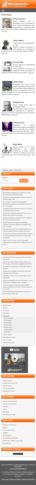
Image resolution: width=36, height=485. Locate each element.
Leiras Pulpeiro (8, 320)
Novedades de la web (9, 414)
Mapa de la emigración (9, 425)
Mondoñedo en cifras (9, 337)
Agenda (5, 427)
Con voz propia (7, 340)
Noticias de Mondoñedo (10, 401)
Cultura (5, 409)
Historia (5, 308)
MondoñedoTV (7, 435)
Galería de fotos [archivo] (10, 383)
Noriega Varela (8, 327)
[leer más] (4, 31)
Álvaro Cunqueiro (8, 318)
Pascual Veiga (7, 322)
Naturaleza (6, 313)
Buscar (5, 178)
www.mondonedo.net (21, 465)
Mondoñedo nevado (9, 391)
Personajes (6, 316)
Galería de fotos (7, 380)
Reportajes (6, 412)
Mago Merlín (7, 332)
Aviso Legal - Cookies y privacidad (13, 440)
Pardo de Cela (7, 325)
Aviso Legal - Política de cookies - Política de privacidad (18, 479)
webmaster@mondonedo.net (18, 469)
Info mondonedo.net (9, 430)
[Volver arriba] (33, 482)
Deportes (5, 406)
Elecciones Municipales (10, 404)
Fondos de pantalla (8, 388)
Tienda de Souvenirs (9, 342)
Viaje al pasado (7, 386)
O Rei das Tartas (8, 329)
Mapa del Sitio (7, 443)
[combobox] (11, 181)
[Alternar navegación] (3, 10)
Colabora (5, 433)
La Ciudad (6, 310)
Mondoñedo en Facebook (10, 438)
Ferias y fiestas (7, 334)
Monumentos (7, 305)
